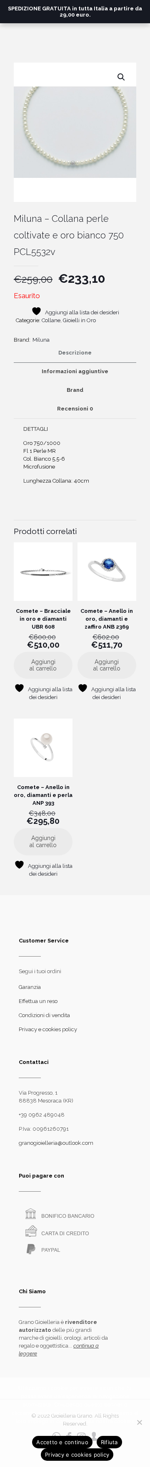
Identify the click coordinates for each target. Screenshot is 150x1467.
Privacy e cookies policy (48, 1029)
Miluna (41, 340)
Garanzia (30, 987)
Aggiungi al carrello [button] (43, 665)
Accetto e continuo (62, 1442)
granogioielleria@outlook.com (56, 1143)
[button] (121, 77)
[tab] (75, 353)
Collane (51, 320)
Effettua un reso (38, 1001)
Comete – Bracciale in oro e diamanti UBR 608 (43, 619)
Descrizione (75, 353)
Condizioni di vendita (44, 1015)
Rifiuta (109, 1442)
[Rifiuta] (139, 1422)
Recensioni (75, 409)
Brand (75, 390)
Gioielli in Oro (79, 320)
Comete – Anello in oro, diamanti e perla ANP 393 (43, 795)
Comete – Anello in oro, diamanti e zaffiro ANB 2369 (106, 619)
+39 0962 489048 (42, 1115)
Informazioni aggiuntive (75, 371)
